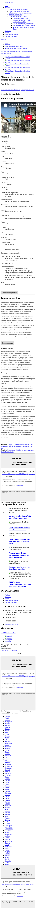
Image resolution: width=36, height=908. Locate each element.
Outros (15, 29)
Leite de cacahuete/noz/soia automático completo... (20, 517)
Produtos (7, 7)
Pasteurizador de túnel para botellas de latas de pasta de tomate (18, 555)
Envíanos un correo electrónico (10, 90)
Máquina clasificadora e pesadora (23, 27)
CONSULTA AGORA (8, 633)
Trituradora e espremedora (21, 18)
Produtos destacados (15, 15)
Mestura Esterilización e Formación (24, 25)
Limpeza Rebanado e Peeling (22, 20)
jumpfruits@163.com (11, 624)
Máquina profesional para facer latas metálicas (19, 568)
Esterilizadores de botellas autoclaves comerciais (19, 529)
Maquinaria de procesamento (18, 16)
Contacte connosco (11, 36)
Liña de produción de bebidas (18, 9)
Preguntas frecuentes (11, 34)
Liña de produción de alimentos (19, 11)
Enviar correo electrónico (9, 650)
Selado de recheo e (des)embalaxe (23, 23)
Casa (6, 6)
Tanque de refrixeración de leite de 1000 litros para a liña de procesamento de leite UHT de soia (17, 446)
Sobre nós (8, 31)
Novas (7, 32)
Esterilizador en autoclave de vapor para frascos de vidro (19, 541)
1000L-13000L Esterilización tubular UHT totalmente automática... (20, 584)
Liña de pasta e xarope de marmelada (20, 13)
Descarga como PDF (27, 90)
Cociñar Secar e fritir (19, 22)
